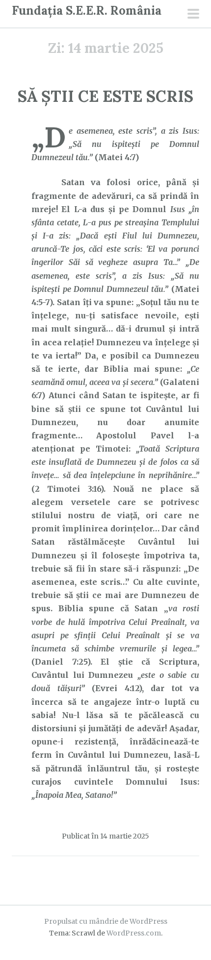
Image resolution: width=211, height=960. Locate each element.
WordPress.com (133, 933)
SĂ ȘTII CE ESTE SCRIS (105, 96)
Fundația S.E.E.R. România (86, 10)
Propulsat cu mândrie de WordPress (105, 921)
